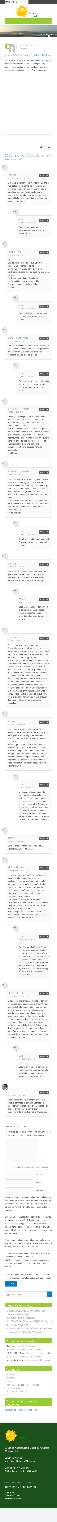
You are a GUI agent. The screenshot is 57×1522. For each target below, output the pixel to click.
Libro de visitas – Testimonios (28, 54)
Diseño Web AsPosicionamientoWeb (19, 1482)
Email (39, 1182)
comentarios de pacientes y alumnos (23, 1384)
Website (39, 1190)
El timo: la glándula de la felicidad (22, 1317)
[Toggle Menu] (49, 21)
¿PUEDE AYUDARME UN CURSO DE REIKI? (27, 1310)
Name (39, 1174)
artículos (10, 1377)
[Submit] (49, 1294)
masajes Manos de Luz (17, 1391)
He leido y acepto (31, 1167)
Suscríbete (29, 117)
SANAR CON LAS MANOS (18, 1314)
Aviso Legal (9, 1492)
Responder (44, 175)
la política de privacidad (38, 1167)
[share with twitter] (40, 147)
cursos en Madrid (14, 1388)
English (13, 2)
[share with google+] (48, 147)
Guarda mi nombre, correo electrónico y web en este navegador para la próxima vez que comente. (29, 1276)
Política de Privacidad (13, 1498)
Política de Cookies (12, 1495)
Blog (9, 1381)
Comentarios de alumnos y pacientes (21, 1409)
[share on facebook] (44, 147)
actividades (12, 1374)
